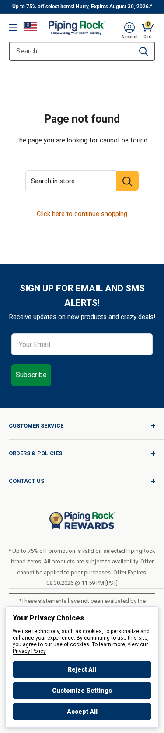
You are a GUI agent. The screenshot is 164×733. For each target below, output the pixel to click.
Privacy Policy (29, 651)
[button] (129, 27)
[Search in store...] (127, 181)
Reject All (82, 669)
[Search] (143, 51)
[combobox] (71, 51)
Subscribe (31, 375)
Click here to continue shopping (82, 214)
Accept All (82, 711)
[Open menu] (13, 27)
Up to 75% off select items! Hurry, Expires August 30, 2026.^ (82, 7)
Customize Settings (82, 690)
